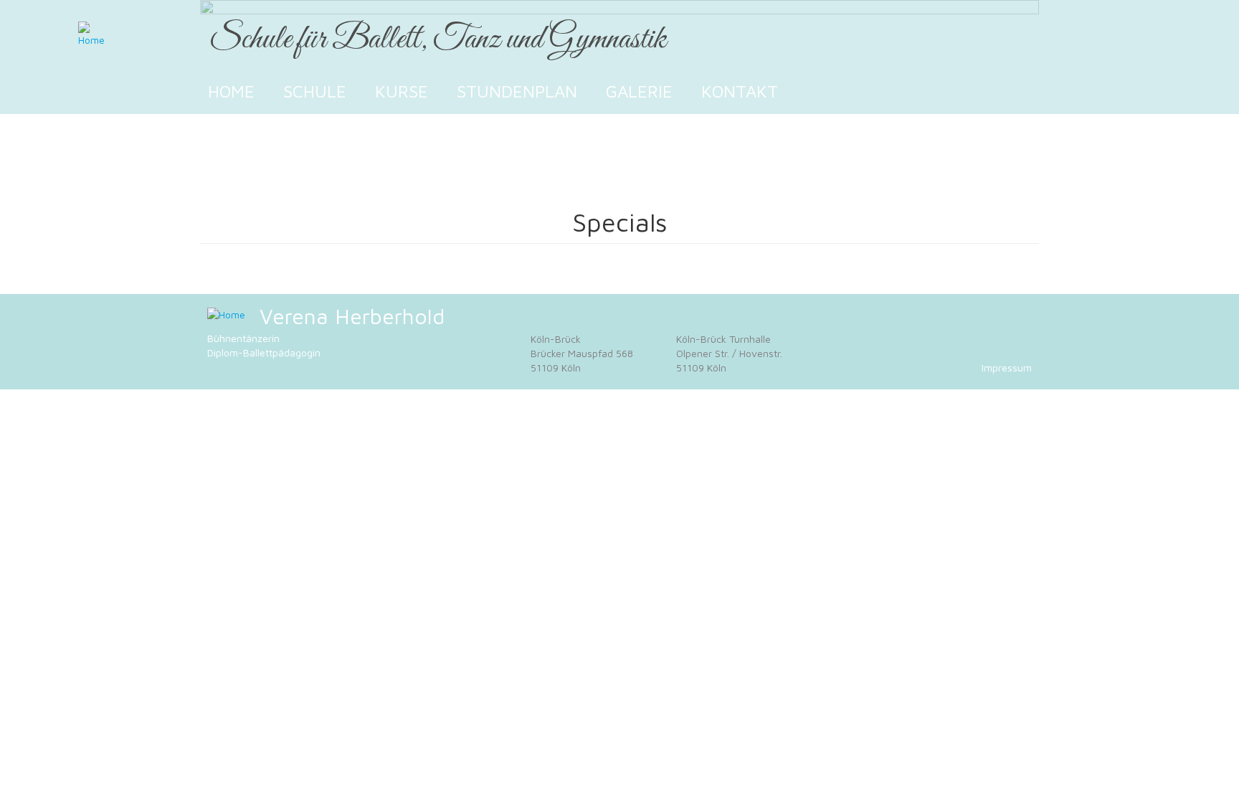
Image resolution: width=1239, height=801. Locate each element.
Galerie (639, 91)
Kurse (401, 91)
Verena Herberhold (352, 315)
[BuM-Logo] (226, 314)
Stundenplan (517, 91)
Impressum (1007, 367)
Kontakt (739, 91)
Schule (314, 91)
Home (231, 91)
